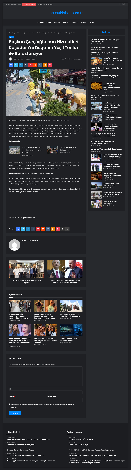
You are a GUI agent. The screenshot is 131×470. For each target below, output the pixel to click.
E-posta (12, 396)
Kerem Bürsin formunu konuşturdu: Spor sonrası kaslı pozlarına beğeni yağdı (44, 316)
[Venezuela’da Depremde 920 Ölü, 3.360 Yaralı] (96, 195)
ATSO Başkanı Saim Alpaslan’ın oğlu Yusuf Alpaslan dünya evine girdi (19, 316)
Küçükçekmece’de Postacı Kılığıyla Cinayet (112, 116)
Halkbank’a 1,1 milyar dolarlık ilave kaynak (106, 149)
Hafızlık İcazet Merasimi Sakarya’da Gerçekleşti (112, 165)
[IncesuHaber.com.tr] (65, 12)
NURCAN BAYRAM (18, 59)
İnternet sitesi (51, 396)
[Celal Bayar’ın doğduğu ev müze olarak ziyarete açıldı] (71, 306)
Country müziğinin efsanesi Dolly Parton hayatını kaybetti (111, 126)
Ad (10, 389)
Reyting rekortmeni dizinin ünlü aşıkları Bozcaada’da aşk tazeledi (45, 340)
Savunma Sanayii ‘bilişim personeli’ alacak (69, 339)
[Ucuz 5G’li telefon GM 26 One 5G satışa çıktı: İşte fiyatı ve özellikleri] (96, 157)
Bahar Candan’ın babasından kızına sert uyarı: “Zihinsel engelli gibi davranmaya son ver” (20, 341)
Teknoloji (74, 22)
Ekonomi (57, 22)
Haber (48, 22)
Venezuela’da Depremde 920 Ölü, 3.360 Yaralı (112, 193)
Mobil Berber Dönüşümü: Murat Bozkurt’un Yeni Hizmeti (102, 142)
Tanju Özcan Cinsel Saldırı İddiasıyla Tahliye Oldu (112, 60)
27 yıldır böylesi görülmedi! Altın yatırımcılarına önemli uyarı (111, 86)
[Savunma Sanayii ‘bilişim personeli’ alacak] (71, 330)
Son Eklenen (106, 32)
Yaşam (83, 22)
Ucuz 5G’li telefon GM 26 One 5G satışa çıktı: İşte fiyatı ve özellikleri (112, 157)
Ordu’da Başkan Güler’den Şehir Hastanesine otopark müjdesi (32, 150)
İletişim (91, 22)
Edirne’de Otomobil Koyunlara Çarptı (104, 47)
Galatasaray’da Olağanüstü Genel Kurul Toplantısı (112, 175)
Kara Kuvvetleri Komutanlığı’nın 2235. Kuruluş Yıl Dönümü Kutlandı (111, 106)
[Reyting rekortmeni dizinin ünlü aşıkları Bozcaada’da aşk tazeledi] (45, 330)
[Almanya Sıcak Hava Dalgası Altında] (96, 186)
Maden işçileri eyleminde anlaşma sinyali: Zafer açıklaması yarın (106, 69)
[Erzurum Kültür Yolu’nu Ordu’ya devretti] (52, 150)
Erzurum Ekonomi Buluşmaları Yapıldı (49, 4)
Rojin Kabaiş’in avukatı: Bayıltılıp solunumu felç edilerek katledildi (103, 135)
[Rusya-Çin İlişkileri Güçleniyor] (96, 204)
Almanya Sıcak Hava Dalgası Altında (111, 184)
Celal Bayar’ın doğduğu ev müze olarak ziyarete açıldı (70, 315)
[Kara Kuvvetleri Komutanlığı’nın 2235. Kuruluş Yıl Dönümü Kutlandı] (96, 106)
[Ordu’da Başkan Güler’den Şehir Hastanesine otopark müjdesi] (14, 150)
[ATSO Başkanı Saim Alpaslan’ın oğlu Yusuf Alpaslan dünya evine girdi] (20, 306)
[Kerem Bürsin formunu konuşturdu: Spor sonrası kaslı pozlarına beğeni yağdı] (45, 306)
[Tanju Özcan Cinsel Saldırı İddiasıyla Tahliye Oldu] (96, 61)
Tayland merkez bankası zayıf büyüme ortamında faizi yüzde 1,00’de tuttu (105, 77)
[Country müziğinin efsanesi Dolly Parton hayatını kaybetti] (96, 127)
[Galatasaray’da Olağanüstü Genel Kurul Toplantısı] (96, 176)
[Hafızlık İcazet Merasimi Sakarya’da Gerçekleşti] (96, 167)
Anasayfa (40, 22)
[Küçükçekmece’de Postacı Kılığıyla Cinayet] (96, 118)
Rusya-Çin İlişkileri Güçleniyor (110, 202)
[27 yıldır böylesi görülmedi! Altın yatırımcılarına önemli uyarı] (96, 86)
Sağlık (65, 22)
